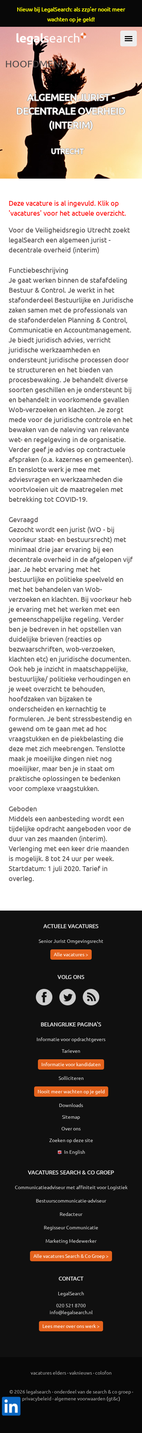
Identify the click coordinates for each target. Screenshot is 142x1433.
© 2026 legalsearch (30, 1391)
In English (74, 1152)
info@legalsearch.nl (71, 1312)
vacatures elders (48, 1372)
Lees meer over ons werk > (71, 1326)
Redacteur (71, 1214)
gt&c (113, 1398)
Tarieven (71, 1051)
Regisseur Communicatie (71, 1227)
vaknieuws (80, 1372)
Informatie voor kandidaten (71, 1064)
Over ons (71, 1128)
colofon (103, 1372)
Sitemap (71, 1117)
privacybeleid (36, 1398)
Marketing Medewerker (71, 1241)
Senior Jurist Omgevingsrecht (71, 941)
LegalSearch (71, 1293)
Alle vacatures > (71, 954)
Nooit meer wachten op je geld (71, 1091)
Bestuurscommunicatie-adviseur (71, 1200)
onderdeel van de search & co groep (92, 1391)
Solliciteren (71, 1078)
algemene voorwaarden (79, 1398)
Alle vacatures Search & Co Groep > (71, 1256)
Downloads (71, 1105)
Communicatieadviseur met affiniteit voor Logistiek (71, 1187)
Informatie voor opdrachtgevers (71, 1039)
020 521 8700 (71, 1305)
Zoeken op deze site (71, 1140)
